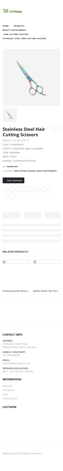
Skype (55, 312)
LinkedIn (18, 189)
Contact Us (8, 390)
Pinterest (31, 189)
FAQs (5, 394)
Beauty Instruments (46, 171)
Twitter (12, 189)
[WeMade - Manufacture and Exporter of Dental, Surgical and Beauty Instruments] (12, 11)
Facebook (5, 189)
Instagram (47, 312)
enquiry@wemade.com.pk (16, 363)
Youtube (39, 312)
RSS (22, 312)
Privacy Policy (10, 398)
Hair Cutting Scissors (25, 171)
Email (37, 189)
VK (43, 189)
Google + (24, 189)
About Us (7, 385)
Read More (24, 266)
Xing (50, 189)
